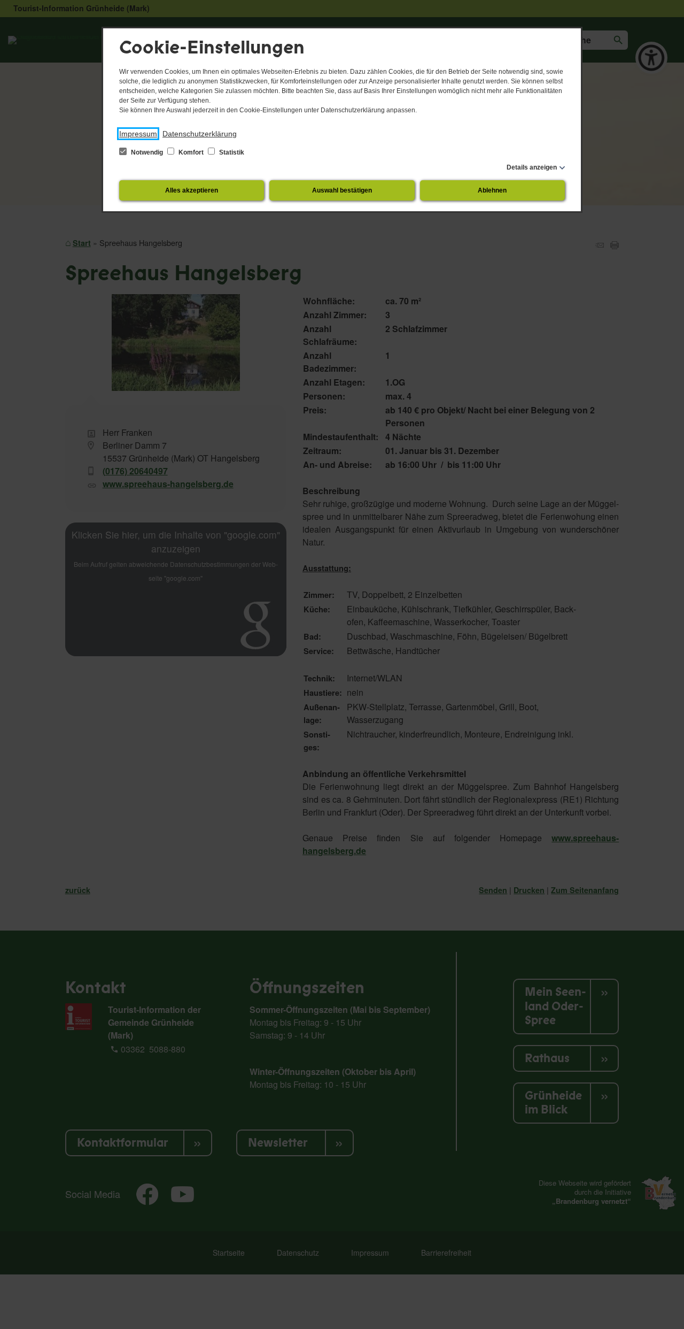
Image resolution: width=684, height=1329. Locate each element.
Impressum (138, 133)
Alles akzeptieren (191, 190)
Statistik (230, 152)
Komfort (191, 152)
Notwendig (147, 152)
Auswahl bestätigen (342, 190)
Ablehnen (492, 190)
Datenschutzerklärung (199, 133)
